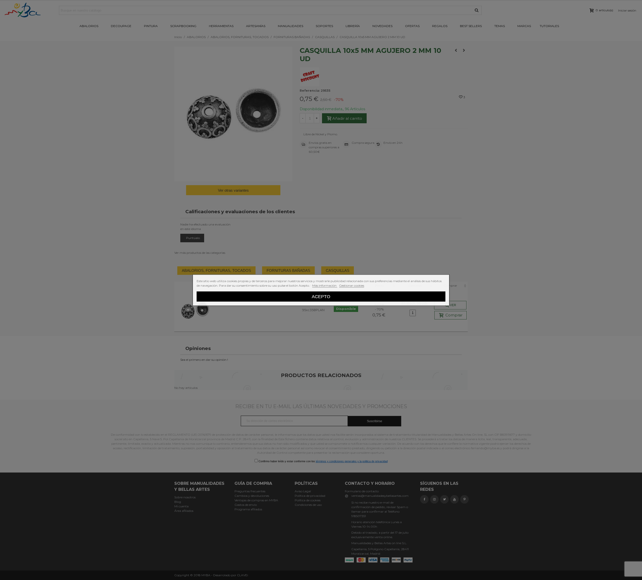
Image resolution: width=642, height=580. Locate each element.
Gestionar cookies (351, 285)
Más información (324, 285)
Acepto (321, 296)
